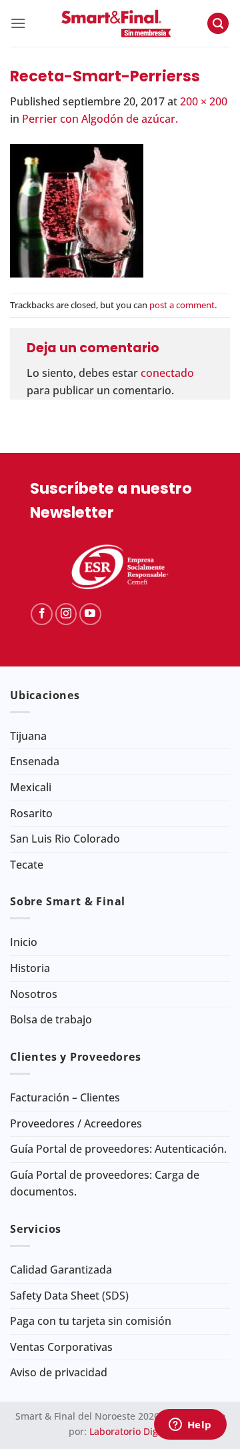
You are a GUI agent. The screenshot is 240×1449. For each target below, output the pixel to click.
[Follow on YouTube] (90, 614)
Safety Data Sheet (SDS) (69, 1295)
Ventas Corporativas (61, 1347)
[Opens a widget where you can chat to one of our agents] (190, 1425)
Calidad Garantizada (61, 1269)
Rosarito (31, 813)
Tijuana (28, 736)
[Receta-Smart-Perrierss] (76, 209)
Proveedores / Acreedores (76, 1123)
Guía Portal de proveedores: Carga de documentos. (104, 1183)
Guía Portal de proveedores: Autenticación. (118, 1148)
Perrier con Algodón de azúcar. (100, 118)
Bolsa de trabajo (51, 1019)
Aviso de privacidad (58, 1372)
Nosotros (33, 994)
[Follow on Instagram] (66, 614)
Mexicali (30, 787)
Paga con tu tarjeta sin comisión (90, 1321)
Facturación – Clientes (65, 1097)
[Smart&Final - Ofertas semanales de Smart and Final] (116, 23)
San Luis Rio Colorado (65, 838)
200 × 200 (203, 101)
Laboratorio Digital (130, 1431)
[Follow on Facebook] (42, 614)
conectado (167, 373)
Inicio (23, 942)
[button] (18, 23)
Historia (30, 968)
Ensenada (34, 761)
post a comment (182, 305)
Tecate (26, 864)
